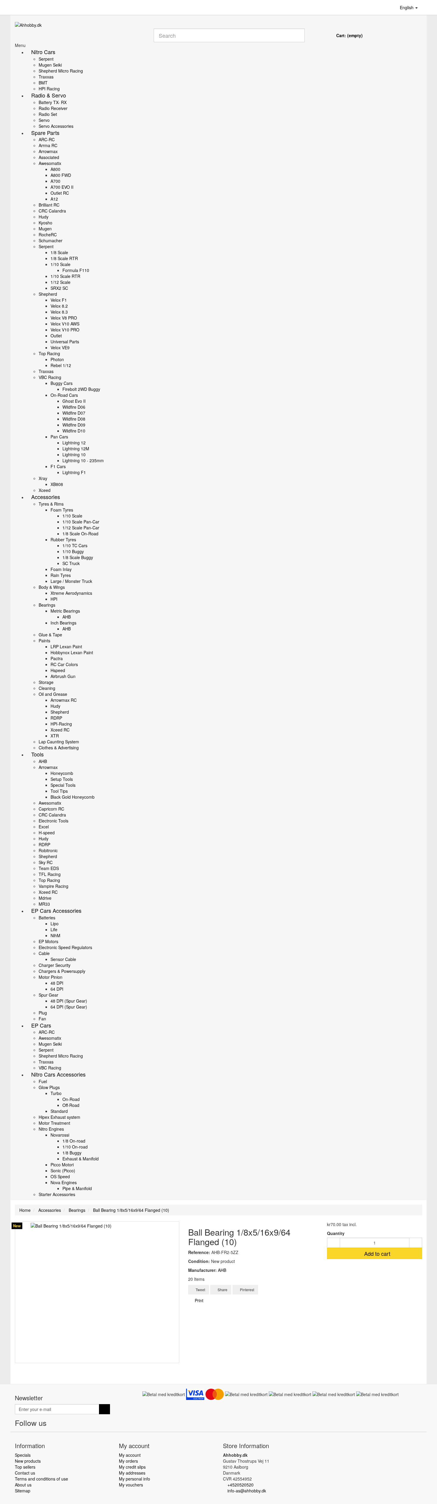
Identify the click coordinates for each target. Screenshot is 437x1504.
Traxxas (46, 77)
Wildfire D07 (73, 413)
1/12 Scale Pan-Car (80, 528)
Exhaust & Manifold (80, 1159)
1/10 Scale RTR (65, 276)
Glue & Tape (50, 635)
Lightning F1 (74, 472)
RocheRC (48, 234)
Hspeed (58, 670)
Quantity (336, 1233)
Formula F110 (75, 270)
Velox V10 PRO (65, 330)
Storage (46, 682)
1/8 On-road (73, 1141)
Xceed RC (60, 730)
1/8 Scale (59, 252)
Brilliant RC (49, 205)
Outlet (56, 336)
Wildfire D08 (73, 419)
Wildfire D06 (73, 407)
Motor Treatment (54, 1123)
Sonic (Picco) (63, 1170)
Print (198, 1300)
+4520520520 (240, 1485)
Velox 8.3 (59, 312)
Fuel (43, 1081)
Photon (57, 359)
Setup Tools (62, 779)
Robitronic (48, 850)
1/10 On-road (75, 1147)
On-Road (71, 1099)
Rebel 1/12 (61, 365)
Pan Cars (59, 437)
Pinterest (246, 1289)
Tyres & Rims (51, 504)
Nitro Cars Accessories (58, 1074)
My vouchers (131, 1485)
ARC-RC (47, 139)
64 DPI (57, 989)
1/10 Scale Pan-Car (80, 522)
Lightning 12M (75, 448)
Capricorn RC (51, 809)
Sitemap (22, 1491)
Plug (43, 1013)
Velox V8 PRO (64, 318)
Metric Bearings (65, 611)
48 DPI (57, 983)
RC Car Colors (64, 664)
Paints (44, 641)
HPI (54, 599)
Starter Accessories (57, 1194)
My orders (128, 1461)
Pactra (57, 658)
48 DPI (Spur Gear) (69, 1001)
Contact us (25, 1473)
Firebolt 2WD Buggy (81, 389)
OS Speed (60, 1176)
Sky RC (46, 862)
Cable (44, 953)
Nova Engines (64, 1182)
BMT (43, 83)
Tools (37, 754)
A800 (55, 169)
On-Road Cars (64, 395)
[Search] (298, 35)
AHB (66, 617)
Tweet (200, 1289)
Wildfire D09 (73, 425)
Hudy (43, 217)
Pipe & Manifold (77, 1188)
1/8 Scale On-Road (80, 534)
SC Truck (71, 563)
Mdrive (45, 898)
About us (23, 1485)
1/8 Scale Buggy (77, 557)
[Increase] (415, 1243)
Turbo (56, 1093)
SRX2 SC (59, 288)
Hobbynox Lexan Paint (72, 652)
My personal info (134, 1479)
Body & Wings (52, 587)
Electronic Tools (53, 821)
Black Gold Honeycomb (73, 797)
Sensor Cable (63, 959)
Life (54, 929)
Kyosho (45, 223)
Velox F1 (59, 300)
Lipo (55, 923)
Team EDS (49, 868)
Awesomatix (50, 163)
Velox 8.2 (59, 306)
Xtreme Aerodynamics (71, 593)
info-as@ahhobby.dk (246, 1491)
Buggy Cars (62, 383)
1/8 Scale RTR (64, 258)
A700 (55, 181)
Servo (44, 120)
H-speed (47, 833)
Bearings (47, 605)
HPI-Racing (61, 724)
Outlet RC (60, 193)
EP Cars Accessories (56, 910)
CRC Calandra (52, 211)
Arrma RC (48, 145)
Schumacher (50, 240)
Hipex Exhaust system (59, 1117)
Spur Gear (48, 995)
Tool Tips (59, 791)
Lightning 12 (74, 443)
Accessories (45, 497)
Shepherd (48, 294)
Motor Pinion (50, 977)
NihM (55, 935)
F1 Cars (58, 466)
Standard (59, 1111)
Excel (44, 827)
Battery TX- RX (53, 102)
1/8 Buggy (71, 1153)
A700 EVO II (62, 187)
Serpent (46, 59)
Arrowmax (48, 151)
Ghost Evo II (74, 401)
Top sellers (25, 1467)
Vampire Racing (53, 886)
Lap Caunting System (59, 742)
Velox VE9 (60, 347)
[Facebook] (53, 1424)
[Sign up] (104, 1409)
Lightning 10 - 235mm (83, 460)
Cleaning (47, 688)
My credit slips (132, 1467)
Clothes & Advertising (59, 748)
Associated (49, 157)
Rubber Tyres (63, 539)
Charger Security (54, 965)
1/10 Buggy (73, 551)
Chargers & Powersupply (62, 971)
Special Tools (63, 785)
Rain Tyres (61, 575)
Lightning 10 (74, 454)
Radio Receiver (53, 108)
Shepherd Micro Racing (61, 71)
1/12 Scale (60, 282)
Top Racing (49, 353)
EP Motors (48, 941)
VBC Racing (50, 377)
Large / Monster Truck (71, 581)
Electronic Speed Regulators (65, 947)
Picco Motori (62, 1165)
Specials (23, 1455)
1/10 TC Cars (74, 545)
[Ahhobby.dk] (80, 32)
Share (222, 1289)
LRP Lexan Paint (66, 646)
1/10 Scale (60, 264)
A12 (54, 199)
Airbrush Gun (63, 676)
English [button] (407, 7)
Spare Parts (45, 132)
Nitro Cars (43, 52)
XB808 (57, 484)
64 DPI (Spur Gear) (69, 1007)
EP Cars (41, 1025)
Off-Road (70, 1105)
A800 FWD (61, 175)
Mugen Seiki (50, 65)
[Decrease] (333, 1243)
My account (130, 1455)
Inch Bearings (63, 623)
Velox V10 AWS (65, 324)
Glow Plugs (49, 1087)
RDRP (56, 718)
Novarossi (60, 1135)
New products (28, 1461)
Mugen (45, 229)
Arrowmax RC (64, 700)
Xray (43, 478)
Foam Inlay (61, 569)
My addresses (132, 1473)
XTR (55, 736)
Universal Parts (65, 341)
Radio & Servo (48, 95)
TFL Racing (50, 874)
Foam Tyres (62, 510)
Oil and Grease (53, 694)
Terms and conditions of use (41, 1479)
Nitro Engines (51, 1129)
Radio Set (48, 114)
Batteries (47, 918)
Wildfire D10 (73, 431)
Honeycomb (62, 773)
